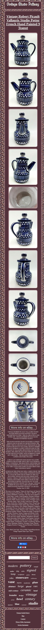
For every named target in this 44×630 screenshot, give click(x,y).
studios (12, 571)
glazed (28, 586)
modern (13, 566)
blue (17, 604)
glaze (35, 582)
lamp (13, 574)
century (30, 599)
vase (11, 582)
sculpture (21, 574)
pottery (25, 565)
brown (33, 574)
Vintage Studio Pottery (23, 613)
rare (36, 586)
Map (23, 616)
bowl (20, 599)
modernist (27, 583)
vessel (36, 567)
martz (19, 583)
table (22, 571)
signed (31, 570)
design (21, 595)
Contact (23, 619)
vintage (31, 594)
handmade (24, 605)
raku (11, 578)
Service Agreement (23, 625)
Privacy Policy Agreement (23, 622)
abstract (11, 586)
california (34, 578)
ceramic (26, 590)
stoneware (22, 577)
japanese (10, 605)
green (28, 575)
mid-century (13, 591)
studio (33, 603)
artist (12, 600)
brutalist (13, 595)
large (21, 586)
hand (36, 591)
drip (17, 571)
